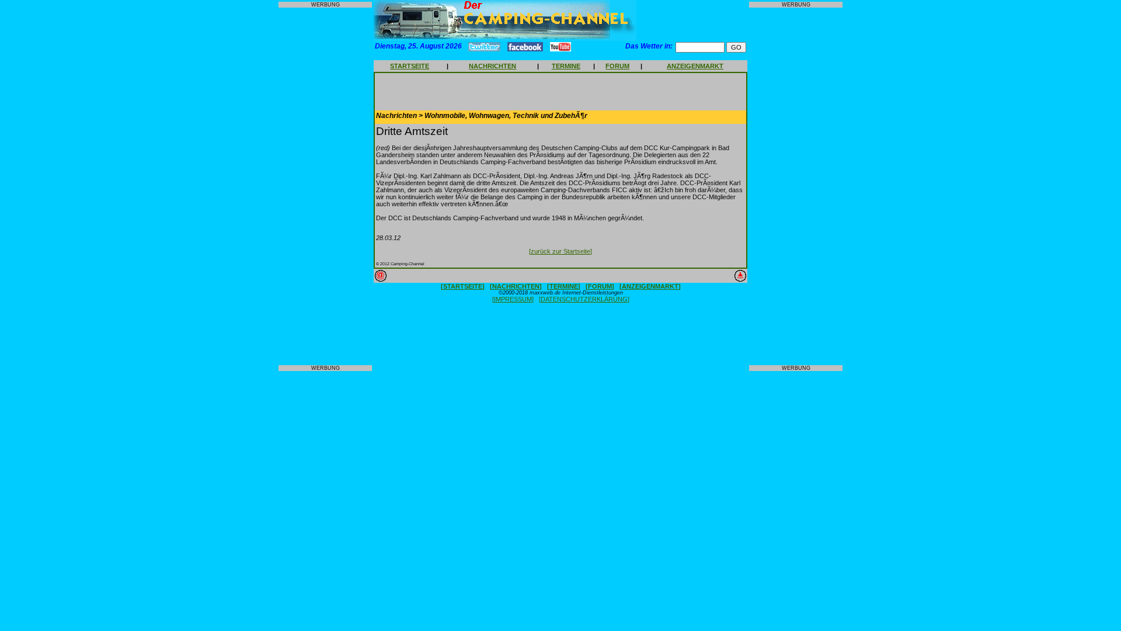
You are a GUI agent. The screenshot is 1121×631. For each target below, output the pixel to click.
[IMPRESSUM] (513, 299)
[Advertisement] (325, 186)
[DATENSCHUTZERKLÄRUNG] (584, 299)
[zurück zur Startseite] (560, 251)
